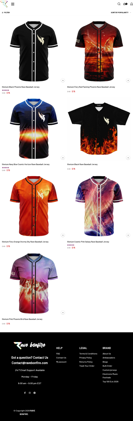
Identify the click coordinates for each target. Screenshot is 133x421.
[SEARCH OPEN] (119, 3)
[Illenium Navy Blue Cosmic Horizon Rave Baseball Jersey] (34, 129)
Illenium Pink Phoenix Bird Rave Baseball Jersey (22, 319)
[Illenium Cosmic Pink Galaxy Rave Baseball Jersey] (99, 206)
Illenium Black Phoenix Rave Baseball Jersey (20, 87)
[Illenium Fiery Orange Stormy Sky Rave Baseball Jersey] (34, 206)
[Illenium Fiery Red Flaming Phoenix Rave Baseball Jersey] (99, 51)
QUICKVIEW (63, 80)
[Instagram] (30, 393)
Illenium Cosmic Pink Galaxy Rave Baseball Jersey (88, 241)
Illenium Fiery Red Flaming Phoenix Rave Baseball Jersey (91, 87)
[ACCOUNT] (131, 3)
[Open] (12, 4)
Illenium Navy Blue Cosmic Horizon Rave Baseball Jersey (25, 164)
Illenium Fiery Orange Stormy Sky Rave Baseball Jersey (25, 241)
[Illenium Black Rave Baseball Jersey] (99, 129)
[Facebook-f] (25, 393)
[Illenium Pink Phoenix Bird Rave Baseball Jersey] (34, 283)
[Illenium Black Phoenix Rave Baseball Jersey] (34, 51)
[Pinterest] (35, 393)
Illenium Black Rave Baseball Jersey (82, 164)
